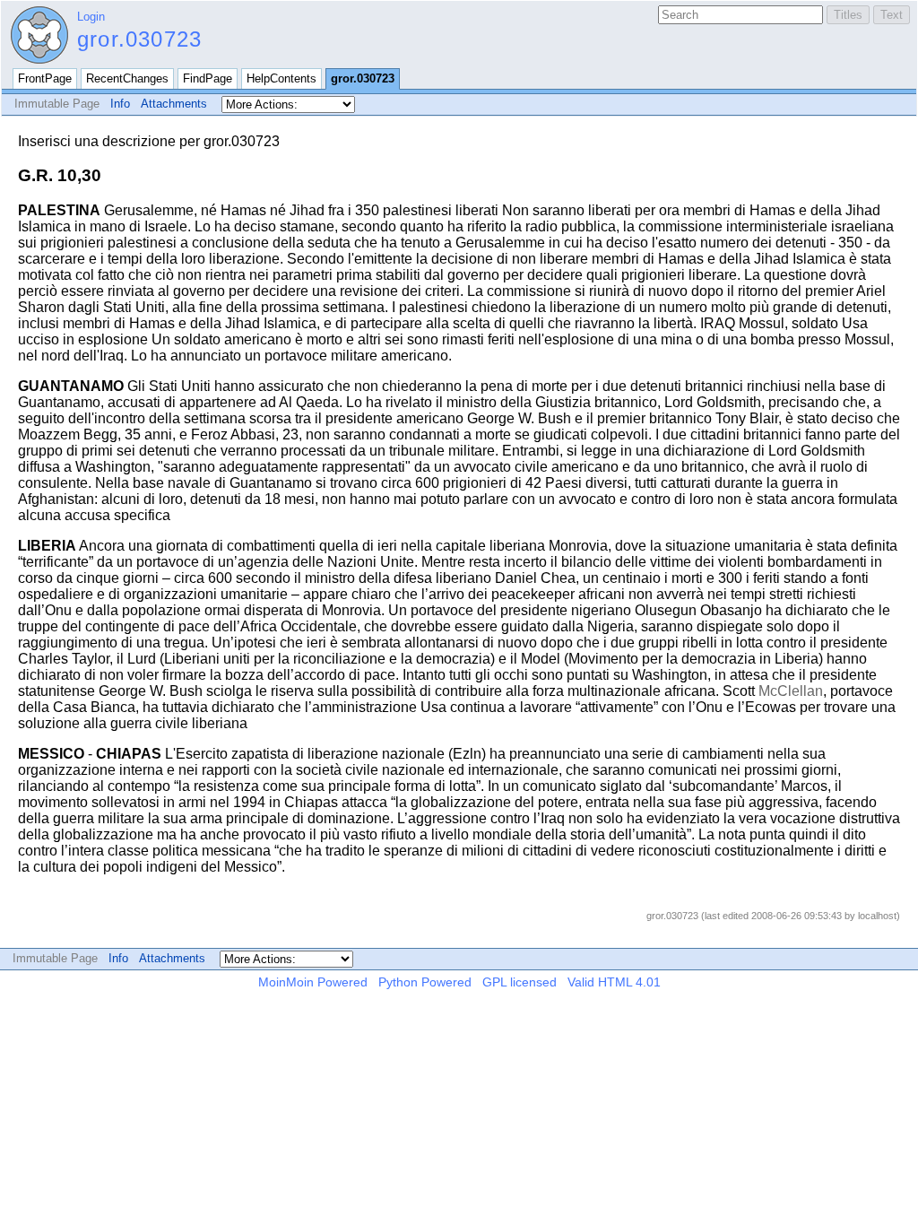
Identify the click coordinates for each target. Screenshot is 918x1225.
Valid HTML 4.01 (614, 982)
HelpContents (281, 78)
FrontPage (45, 78)
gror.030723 (139, 39)
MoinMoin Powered (313, 982)
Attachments (174, 103)
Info (120, 103)
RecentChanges (127, 78)
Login (91, 16)
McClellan (790, 691)
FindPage (207, 78)
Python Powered (425, 982)
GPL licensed (519, 982)
